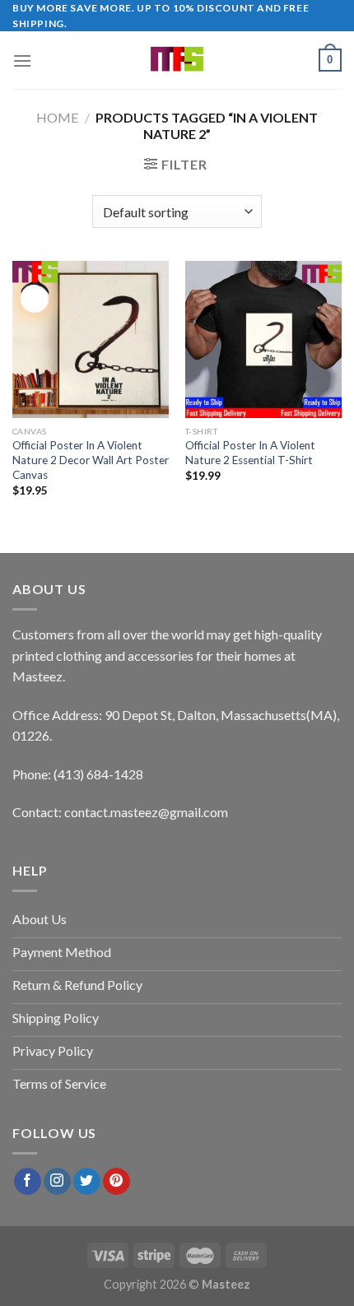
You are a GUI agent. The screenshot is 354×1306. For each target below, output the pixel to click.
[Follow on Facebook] (27, 1182)
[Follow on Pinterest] (116, 1182)
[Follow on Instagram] (57, 1182)
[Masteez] (177, 60)
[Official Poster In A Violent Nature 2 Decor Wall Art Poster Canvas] (90, 339)
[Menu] (22, 60)
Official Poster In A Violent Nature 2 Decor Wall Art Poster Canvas (90, 460)
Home (57, 117)
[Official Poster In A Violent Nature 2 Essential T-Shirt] (263, 339)
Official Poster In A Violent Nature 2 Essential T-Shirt (250, 453)
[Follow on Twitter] (86, 1182)
